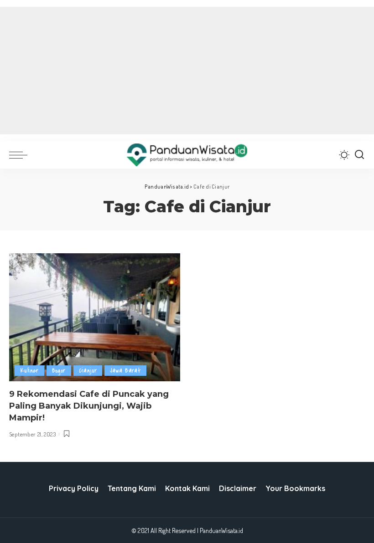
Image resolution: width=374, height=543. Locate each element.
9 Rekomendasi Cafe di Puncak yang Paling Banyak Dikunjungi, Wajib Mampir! (89, 406)
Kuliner (29, 370)
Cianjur (88, 370)
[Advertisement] (187, 70)
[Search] (359, 155)
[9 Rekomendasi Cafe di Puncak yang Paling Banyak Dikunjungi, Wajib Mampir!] (94, 317)
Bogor (59, 370)
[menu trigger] (20, 155)
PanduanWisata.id (221, 530)
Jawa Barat (125, 370)
